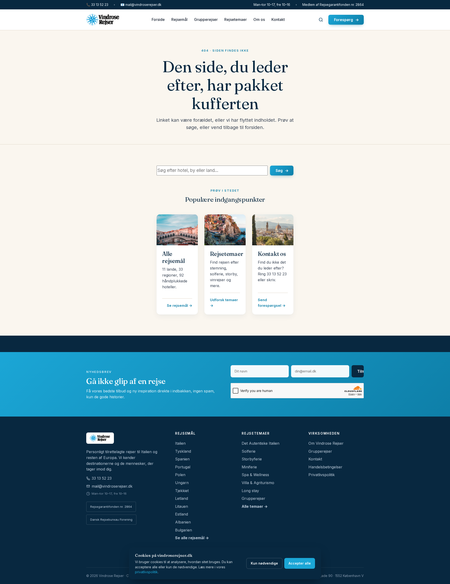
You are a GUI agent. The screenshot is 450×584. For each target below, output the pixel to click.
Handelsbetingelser (325, 467)
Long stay (250, 490)
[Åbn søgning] (321, 19)
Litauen (181, 506)
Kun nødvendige (264, 563)
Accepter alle (300, 563)
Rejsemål (179, 19)
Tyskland (183, 451)
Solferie (248, 451)
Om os (259, 19)
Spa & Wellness (255, 474)
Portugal (182, 467)
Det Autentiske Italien (260, 443)
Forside (158, 19)
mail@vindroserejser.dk (140, 5)
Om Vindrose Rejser (326, 443)
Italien (180, 443)
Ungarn (182, 482)
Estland (181, 514)
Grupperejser (206, 19)
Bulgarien (183, 530)
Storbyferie (252, 459)
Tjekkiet (182, 490)
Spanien (182, 459)
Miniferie (249, 467)
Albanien (183, 522)
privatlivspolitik (146, 572)
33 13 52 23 (97, 5)
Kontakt (278, 19)
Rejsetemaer (235, 19)
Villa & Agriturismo (258, 482)
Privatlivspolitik (321, 474)
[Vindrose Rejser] (125, 438)
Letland (181, 498)
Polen (180, 474)
